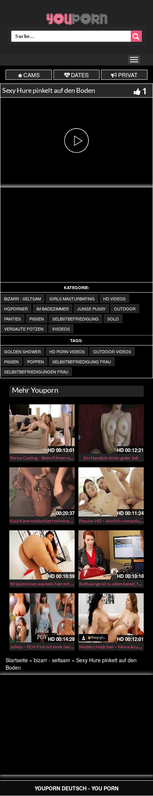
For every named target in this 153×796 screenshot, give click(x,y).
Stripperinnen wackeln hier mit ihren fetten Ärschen (60, 584)
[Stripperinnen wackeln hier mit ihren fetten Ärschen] (42, 554)
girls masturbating (72, 298)
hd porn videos (67, 351)
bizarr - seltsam (22, 298)
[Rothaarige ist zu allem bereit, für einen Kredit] (111, 554)
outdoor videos (112, 351)
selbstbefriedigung (75, 319)
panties (12, 319)
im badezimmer (52, 309)
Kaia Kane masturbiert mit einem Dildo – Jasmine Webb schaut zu (73, 521)
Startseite (17, 660)
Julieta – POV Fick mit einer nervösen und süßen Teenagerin (67, 647)
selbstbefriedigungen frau (36, 372)
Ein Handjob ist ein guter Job (111, 458)
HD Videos (114, 298)
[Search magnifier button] (136, 36)
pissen (36, 319)
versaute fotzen (23, 329)
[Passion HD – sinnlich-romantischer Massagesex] (111, 492)
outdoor (125, 309)
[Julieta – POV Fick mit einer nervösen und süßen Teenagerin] (42, 617)
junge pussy (91, 309)
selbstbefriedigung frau (81, 361)
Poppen (35, 361)
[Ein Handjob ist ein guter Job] (111, 429)
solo (113, 319)
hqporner (16, 309)
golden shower (22, 351)
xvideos (61, 329)
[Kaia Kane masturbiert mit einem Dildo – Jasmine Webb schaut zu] (42, 492)
